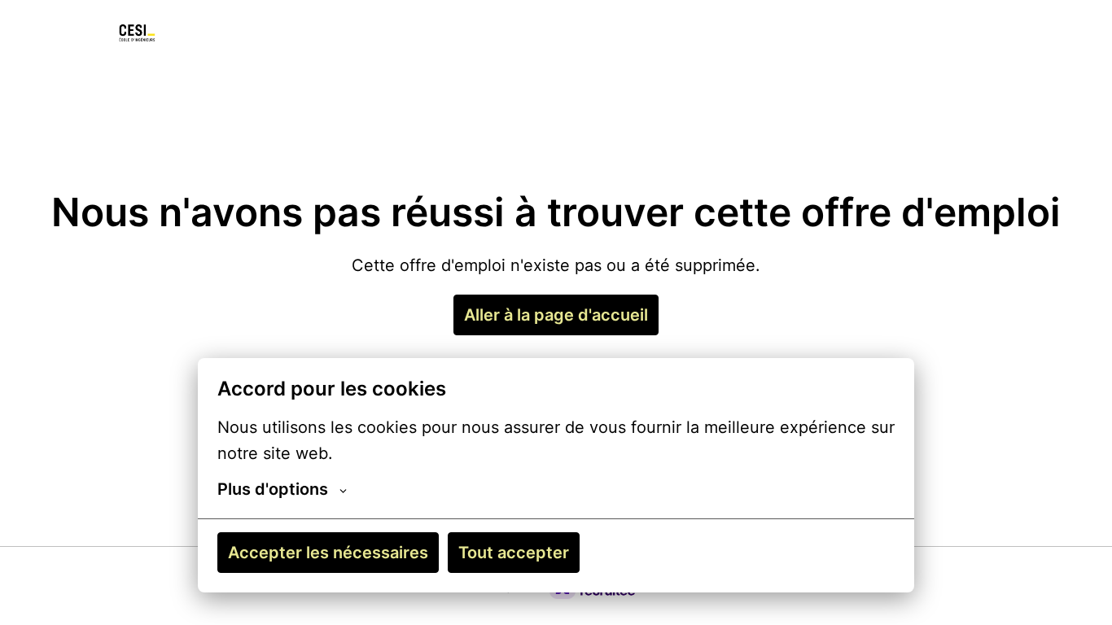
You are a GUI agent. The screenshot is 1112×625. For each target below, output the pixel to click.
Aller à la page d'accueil (556, 315)
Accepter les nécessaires (328, 552)
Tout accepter (513, 552)
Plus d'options (272, 489)
